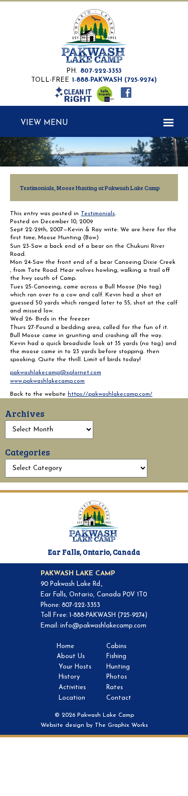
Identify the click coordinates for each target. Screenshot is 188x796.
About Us (71, 657)
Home (65, 647)
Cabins (116, 647)
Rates (114, 688)
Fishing (116, 657)
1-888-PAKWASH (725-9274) (114, 80)
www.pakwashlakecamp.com (47, 381)
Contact (118, 698)
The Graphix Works (121, 725)
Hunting (118, 667)
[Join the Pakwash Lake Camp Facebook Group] (125, 92)
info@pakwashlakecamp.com (103, 626)
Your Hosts (75, 667)
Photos (116, 677)
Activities (72, 688)
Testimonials (98, 214)
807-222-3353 (101, 71)
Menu (56, 123)
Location (72, 698)
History (69, 677)
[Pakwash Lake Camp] (94, 37)
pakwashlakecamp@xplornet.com (55, 373)
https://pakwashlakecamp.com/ (110, 394)
